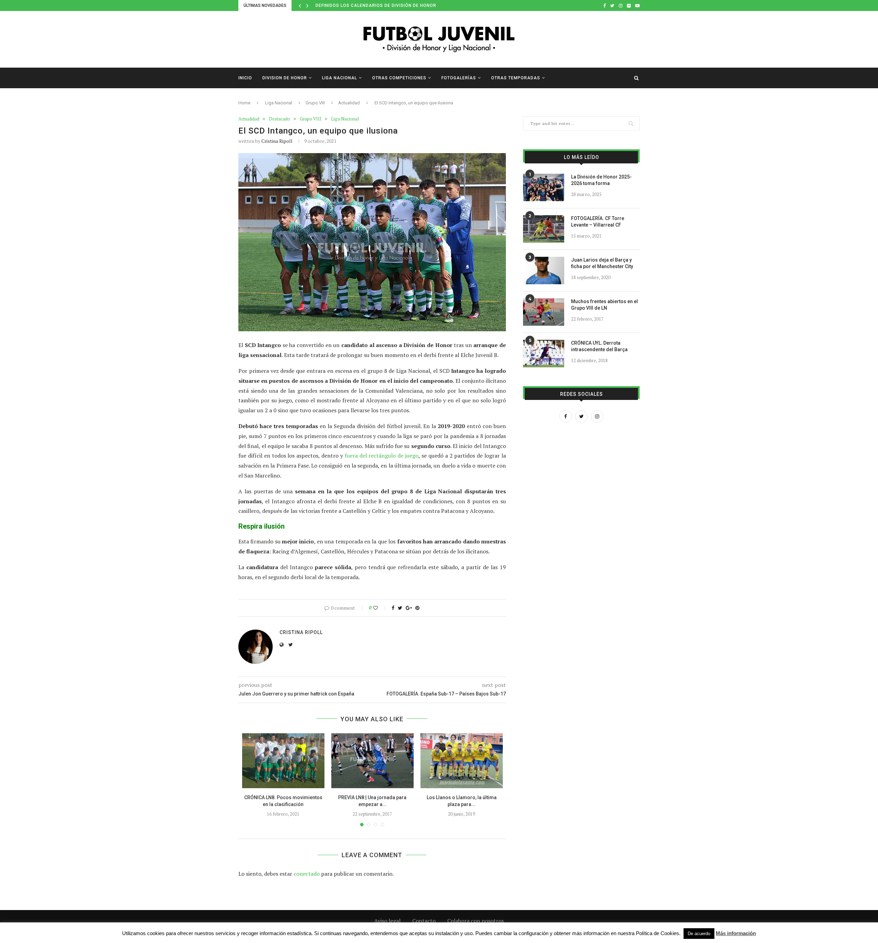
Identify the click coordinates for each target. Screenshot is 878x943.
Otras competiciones (399, 78)
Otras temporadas (515, 78)
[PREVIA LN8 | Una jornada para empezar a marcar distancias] (372, 760)
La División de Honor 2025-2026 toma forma (601, 180)
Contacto (424, 920)
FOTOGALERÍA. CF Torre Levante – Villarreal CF (597, 222)
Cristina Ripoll (277, 141)
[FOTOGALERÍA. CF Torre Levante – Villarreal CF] (543, 229)
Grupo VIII (315, 102)
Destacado (279, 119)
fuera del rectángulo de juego (381, 455)
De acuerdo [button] (699, 933)
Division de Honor (284, 78)
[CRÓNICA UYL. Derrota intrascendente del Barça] (543, 353)
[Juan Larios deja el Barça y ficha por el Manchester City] (543, 270)
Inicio (245, 78)
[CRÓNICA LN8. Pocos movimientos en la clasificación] (283, 760)
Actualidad (349, 102)
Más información (736, 933)
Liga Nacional (339, 78)
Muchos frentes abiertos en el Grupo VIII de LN (604, 305)
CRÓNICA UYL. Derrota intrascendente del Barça (599, 346)
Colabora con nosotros (475, 920)
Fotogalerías (458, 78)
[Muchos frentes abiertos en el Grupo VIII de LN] (543, 312)
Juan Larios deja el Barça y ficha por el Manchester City (602, 263)
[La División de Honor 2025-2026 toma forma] (543, 187)
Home (244, 102)
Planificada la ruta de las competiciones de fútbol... (384, 5)
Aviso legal (387, 920)
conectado (307, 873)
